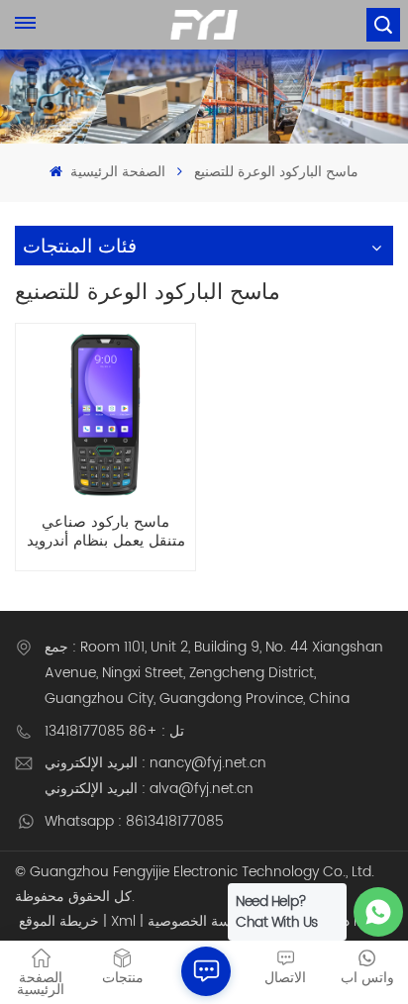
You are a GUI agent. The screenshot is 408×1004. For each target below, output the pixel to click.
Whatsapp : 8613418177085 (134, 821)
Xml (123, 921)
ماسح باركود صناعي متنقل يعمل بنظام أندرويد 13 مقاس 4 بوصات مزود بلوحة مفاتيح (106, 532)
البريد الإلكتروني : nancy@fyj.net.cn (155, 763)
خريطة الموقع (59, 921)
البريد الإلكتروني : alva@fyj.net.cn (149, 788)
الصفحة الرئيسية (115, 171)
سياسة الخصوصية (199, 921)
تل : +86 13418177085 (114, 731)
